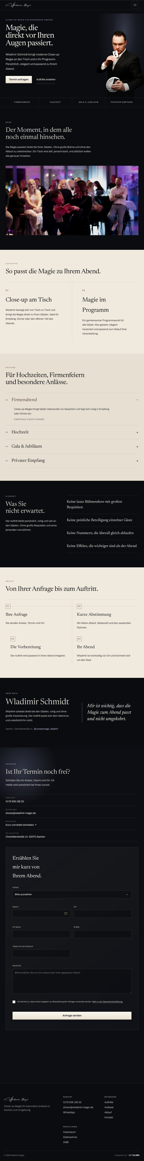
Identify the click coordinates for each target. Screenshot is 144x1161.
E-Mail (76, 927)
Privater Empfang (25, 460)
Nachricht (17, 966)
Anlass (16, 887)
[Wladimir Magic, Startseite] (18, 5)
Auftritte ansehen (45, 79)
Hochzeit (17, 432)
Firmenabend (21, 400)
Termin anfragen (19, 79)
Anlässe (108, 1107)
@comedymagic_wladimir (46, 729)
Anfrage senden (72, 1015)
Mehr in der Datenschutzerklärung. (107, 1002)
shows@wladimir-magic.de (21, 811)
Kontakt (108, 1117)
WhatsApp (69, 1112)
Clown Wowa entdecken (19, 1062)
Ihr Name (17, 927)
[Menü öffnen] (135, 5)
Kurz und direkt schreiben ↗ (21, 823)
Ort (75, 907)
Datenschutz (70, 1137)
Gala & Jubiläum (24, 446)
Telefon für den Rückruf (23, 946)
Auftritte (108, 1102)
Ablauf (108, 1112)
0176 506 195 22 (15, 800)
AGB (66, 1142)
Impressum (69, 1132)
